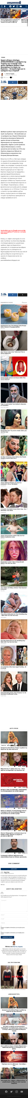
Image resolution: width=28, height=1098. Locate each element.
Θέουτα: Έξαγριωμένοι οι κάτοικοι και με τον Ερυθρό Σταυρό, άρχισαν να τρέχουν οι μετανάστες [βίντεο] (10, 21)
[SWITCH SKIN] (4, 6)
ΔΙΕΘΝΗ (24, 830)
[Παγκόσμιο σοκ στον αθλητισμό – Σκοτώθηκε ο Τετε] (14, 1056)
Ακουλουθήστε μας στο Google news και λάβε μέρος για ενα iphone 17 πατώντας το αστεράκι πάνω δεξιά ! (13, 232)
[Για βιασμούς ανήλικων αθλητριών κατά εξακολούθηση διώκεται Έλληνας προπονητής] (14, 846)
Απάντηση (3, 884)
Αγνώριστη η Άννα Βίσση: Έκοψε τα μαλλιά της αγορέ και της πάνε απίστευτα (14, 748)
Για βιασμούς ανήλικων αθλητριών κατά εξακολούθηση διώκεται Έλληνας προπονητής (14, 856)
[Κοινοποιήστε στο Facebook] (12, 82)
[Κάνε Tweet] (22, 82)
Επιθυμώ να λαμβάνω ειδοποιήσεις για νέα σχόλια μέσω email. (13, 928)
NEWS (8, 745)
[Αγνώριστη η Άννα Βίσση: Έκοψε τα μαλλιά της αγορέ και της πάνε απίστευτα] (14, 738)
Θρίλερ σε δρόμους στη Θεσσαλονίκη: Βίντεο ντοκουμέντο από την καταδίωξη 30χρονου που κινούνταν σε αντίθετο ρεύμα (13, 812)
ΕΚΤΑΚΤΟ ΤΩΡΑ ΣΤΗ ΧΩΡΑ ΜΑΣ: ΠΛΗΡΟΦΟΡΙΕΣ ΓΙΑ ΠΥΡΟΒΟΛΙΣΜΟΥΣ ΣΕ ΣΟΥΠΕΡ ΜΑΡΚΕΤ (14, 790)
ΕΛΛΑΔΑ (24, 766)
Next (27, 17)
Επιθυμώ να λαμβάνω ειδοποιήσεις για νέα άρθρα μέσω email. (12, 933)
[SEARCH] (26, 6)
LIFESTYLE (3, 745)
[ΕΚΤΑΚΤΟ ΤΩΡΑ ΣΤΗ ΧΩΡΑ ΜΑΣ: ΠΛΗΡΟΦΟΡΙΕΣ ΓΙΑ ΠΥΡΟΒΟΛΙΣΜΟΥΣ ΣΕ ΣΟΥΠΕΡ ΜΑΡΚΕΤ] (14, 780)
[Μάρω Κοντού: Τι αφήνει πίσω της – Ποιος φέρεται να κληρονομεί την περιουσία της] (14, 759)
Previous (0, 17)
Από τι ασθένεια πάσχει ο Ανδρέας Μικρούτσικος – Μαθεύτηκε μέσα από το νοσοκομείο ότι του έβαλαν (14, 1047)
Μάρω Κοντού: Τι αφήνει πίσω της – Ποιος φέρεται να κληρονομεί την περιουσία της (13, 769)
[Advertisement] (14, 40)
